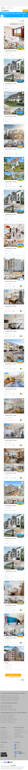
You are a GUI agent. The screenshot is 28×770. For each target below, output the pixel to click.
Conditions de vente (7, 767)
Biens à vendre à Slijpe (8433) (6, 721)
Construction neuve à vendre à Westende (9, 710)
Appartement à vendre (10, 50)
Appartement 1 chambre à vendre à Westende (9, 695)
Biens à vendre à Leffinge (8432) (7, 717)
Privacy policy (18, 766)
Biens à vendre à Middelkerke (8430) (8, 714)
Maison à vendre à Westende (6, 705)
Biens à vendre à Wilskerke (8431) (7, 716)
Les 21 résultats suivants (12, 675)
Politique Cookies (12, 766)
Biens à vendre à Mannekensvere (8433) (8, 718)
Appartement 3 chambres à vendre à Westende (10, 697)
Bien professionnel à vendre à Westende (8, 708)
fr (26, 8)
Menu (26, 10)
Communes (7, 768)
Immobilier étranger (10, 7)
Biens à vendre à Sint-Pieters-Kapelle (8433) (9, 719)
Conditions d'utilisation (5, 766)
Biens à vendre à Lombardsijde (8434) (8, 722)
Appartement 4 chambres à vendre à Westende (10, 699)
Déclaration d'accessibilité (14, 768)
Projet (6, 663)
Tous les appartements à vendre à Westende (9, 700)
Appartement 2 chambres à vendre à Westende (10, 696)
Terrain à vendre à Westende (6, 707)
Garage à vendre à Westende (6, 706)
